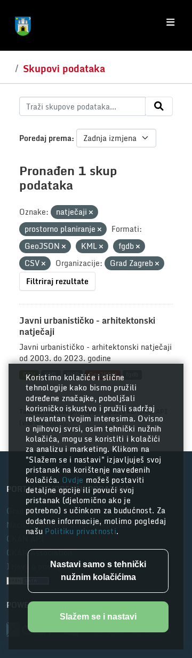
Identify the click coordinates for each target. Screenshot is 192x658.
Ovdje (74, 480)
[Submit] (159, 106)
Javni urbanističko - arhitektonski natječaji (87, 326)
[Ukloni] (91, 212)
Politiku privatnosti (80, 531)
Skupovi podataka (64, 68)
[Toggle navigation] (170, 22)
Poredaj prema (45, 138)
